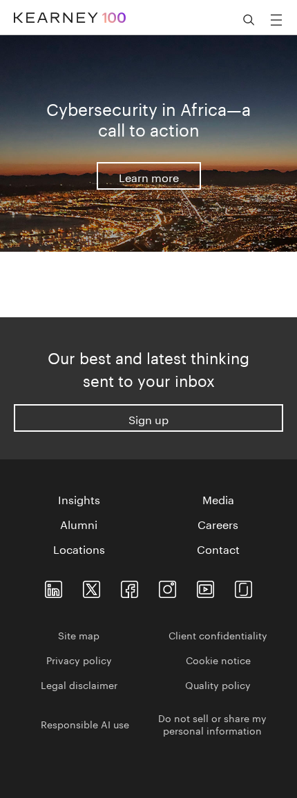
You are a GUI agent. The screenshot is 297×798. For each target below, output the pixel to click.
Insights (79, 498)
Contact (218, 548)
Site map (78, 634)
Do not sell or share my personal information (212, 723)
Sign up (148, 418)
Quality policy (218, 684)
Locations (79, 548)
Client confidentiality (218, 634)
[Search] (248, 20)
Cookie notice (218, 659)
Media (218, 498)
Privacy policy (79, 659)
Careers (218, 523)
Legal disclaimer (79, 684)
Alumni (78, 523)
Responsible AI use (85, 723)
